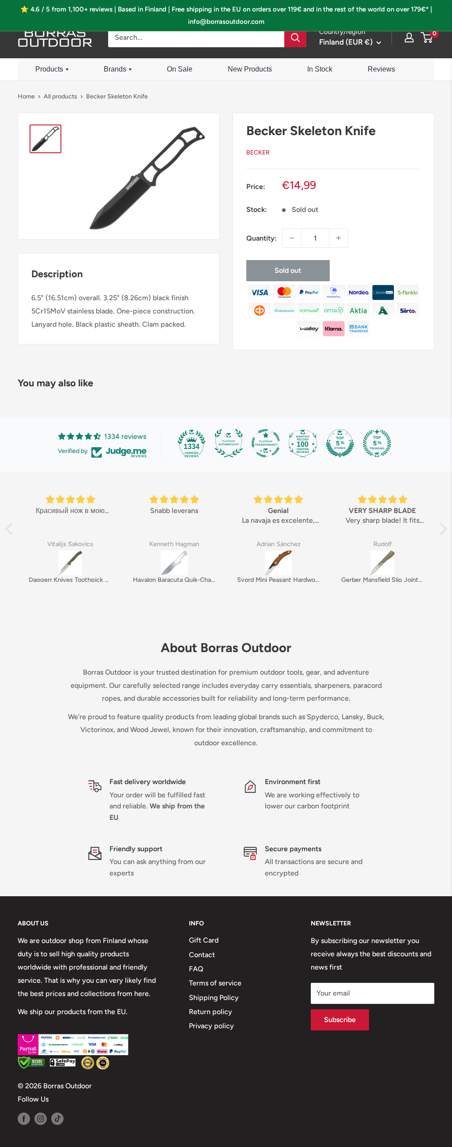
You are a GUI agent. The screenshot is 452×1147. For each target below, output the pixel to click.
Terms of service (215, 983)
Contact (202, 955)
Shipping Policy (214, 997)
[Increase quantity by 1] (338, 238)
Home (26, 96)
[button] (11, 529)
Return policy (210, 1011)
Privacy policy (211, 1026)
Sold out (288, 270)
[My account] (409, 37)
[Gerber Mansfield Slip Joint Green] (382, 563)
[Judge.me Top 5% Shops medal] (340, 443)
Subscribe (340, 1019)
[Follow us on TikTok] (57, 1118)
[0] (427, 37)
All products (60, 96)
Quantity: (261, 238)
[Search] (295, 37)
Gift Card (203, 940)
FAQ (196, 969)
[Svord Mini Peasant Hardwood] (278, 563)
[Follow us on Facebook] (24, 1118)
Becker (258, 152)
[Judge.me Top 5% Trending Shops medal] (377, 443)
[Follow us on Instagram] (40, 1118)
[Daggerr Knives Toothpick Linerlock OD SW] (70, 563)
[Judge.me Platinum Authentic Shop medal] (229, 443)
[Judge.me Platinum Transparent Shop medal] (266, 443)
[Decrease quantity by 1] (291, 238)
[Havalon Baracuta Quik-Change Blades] (174, 563)
